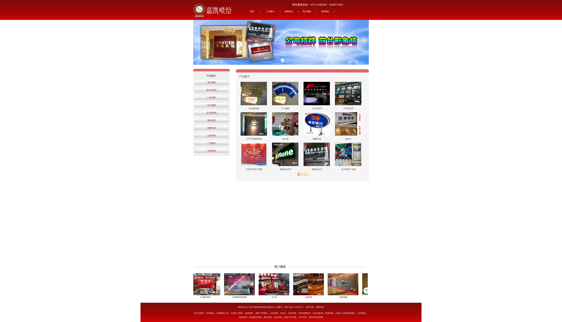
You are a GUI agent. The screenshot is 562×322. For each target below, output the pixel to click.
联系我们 (325, 11)
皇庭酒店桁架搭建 (230, 297)
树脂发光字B (285, 169)
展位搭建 (211, 82)
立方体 (264, 297)
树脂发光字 (317, 169)
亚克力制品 (211, 90)
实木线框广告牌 (348, 169)
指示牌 (285, 139)
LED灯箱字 (317, 108)
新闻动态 (289, 11)
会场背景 (299, 297)
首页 (252, 11)
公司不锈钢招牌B (254, 139)
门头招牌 (211, 97)
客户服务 (307, 11)
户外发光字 (348, 108)
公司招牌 (211, 135)
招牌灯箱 (211, 128)
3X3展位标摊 (196, 297)
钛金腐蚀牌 (254, 108)
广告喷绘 (211, 143)
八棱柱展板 (333, 297)
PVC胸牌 (285, 108)
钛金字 (348, 139)
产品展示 (270, 11)
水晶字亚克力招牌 (254, 169)
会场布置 (211, 151)
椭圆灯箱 (317, 139)
